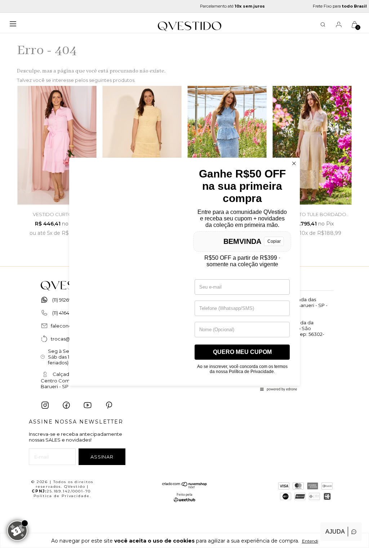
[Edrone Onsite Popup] (184, 274)
